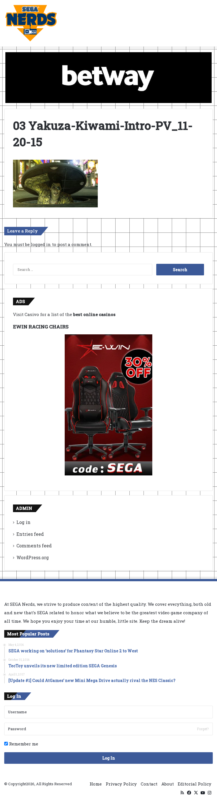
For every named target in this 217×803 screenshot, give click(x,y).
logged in (41, 244)
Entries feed (30, 534)
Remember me (23, 744)
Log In (108, 758)
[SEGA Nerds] (31, 23)
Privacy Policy (121, 784)
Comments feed (34, 546)
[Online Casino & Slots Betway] (108, 77)
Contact (149, 784)
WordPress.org (32, 557)
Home (96, 784)
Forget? (203, 729)
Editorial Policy (194, 784)
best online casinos (94, 314)
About (167, 784)
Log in (23, 522)
